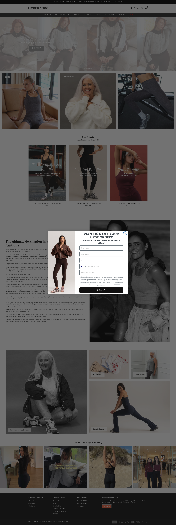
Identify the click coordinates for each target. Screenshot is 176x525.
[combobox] (83, 266)
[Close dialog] (125, 233)
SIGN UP (101, 290)
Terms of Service (101, 285)
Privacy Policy (117, 284)
